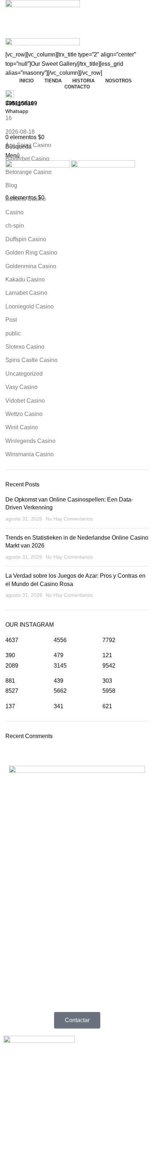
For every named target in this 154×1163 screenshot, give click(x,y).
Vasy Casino (21, 387)
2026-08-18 (20, 132)
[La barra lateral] (9, 1131)
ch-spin (14, 226)
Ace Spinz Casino (28, 145)
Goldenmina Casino (30, 266)
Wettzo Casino (24, 414)
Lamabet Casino (26, 293)
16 (8, 118)
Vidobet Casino (25, 401)
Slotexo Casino (24, 347)
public (13, 333)
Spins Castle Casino (31, 360)
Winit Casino (21, 427)
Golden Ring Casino (31, 252)
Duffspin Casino (25, 239)
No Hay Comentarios (69, 519)
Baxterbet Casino (27, 159)
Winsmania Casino (29, 454)
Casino (14, 212)
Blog (11, 185)
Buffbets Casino (25, 199)
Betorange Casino (28, 172)
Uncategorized (24, 374)
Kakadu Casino (25, 279)
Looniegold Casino (29, 306)
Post (11, 320)
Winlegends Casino (30, 441)
